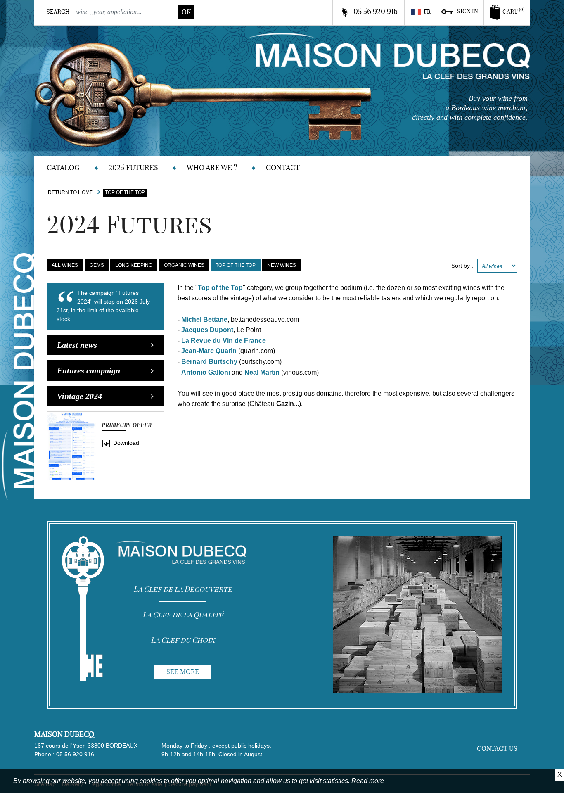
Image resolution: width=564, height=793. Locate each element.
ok (186, 12)
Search (58, 11)
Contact (283, 167)
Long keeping (133, 265)
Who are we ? (212, 167)
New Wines (281, 265)
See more (182, 671)
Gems (97, 265)
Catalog (63, 167)
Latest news (77, 344)
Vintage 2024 (79, 396)
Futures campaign (88, 370)
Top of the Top (236, 265)
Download (126, 442)
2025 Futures (133, 167)
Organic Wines (184, 265)
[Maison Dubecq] (389, 55)
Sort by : (462, 265)
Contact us (497, 748)
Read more (367, 780)
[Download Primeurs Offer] (71, 445)
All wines (65, 265)
